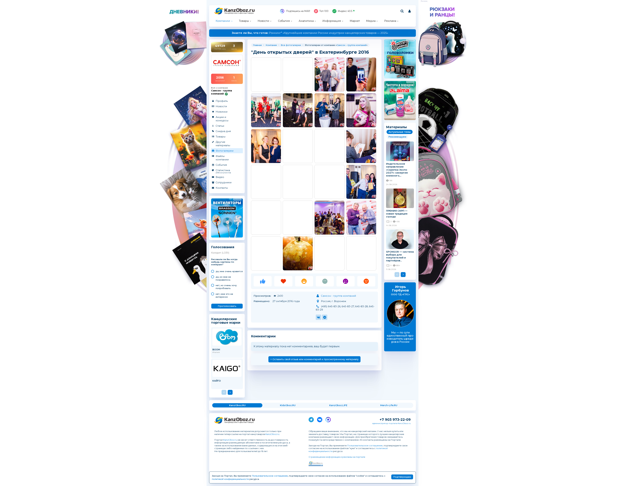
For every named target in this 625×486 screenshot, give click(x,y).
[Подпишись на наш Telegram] (311, 419)
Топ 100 (323, 11)
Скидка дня (223, 131)
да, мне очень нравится (229, 271)
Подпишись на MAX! (297, 11)
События (284, 20)
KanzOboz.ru (272, 434)
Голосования (222, 247)
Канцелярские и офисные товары (239, 13)
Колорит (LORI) (220, 252)
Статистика (223, 171)
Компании (223, 20)
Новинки (221, 111)
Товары (244, 20)
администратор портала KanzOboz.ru (391, 423)
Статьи (220, 125)
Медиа (370, 20)
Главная (257, 45)
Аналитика (306, 20)
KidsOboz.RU (288, 405)
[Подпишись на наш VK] (319, 419)
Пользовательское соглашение (365, 445)
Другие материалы (223, 143)
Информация (331, 20)
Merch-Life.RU (388, 405)
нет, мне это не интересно (224, 295)
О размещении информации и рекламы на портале (337, 457)
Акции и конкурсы (222, 118)
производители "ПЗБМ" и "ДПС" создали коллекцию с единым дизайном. (312, 32)
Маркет (355, 20)
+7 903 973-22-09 (395, 420)
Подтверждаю (402, 476)
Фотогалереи (224, 150)
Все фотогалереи (291, 45)
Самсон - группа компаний (351, 45)
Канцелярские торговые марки (225, 320)
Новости (263, 20)
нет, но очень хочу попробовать (226, 287)
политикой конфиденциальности (230, 479)
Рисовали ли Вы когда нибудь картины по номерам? (224, 262)
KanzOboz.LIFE (338, 405)
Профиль (222, 100)
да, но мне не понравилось (223, 278)
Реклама (390, 20)
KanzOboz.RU (237, 405)
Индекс (345, 11)
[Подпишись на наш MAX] (328, 419)
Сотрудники (223, 182)
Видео (220, 177)
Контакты (222, 187)
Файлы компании (222, 158)
